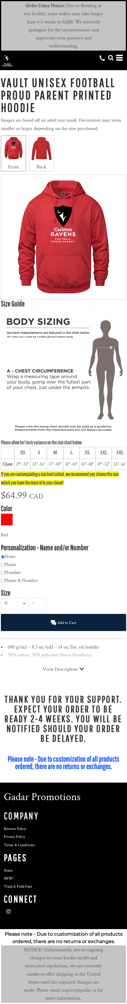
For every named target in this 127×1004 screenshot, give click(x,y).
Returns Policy (15, 828)
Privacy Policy (14, 836)
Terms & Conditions (19, 845)
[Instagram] (8, 912)
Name (10, 564)
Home (8, 870)
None (10, 556)
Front (13, 167)
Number (13, 572)
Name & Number (21, 580)
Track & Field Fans (18, 886)
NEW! (9, 878)
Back (41, 167)
